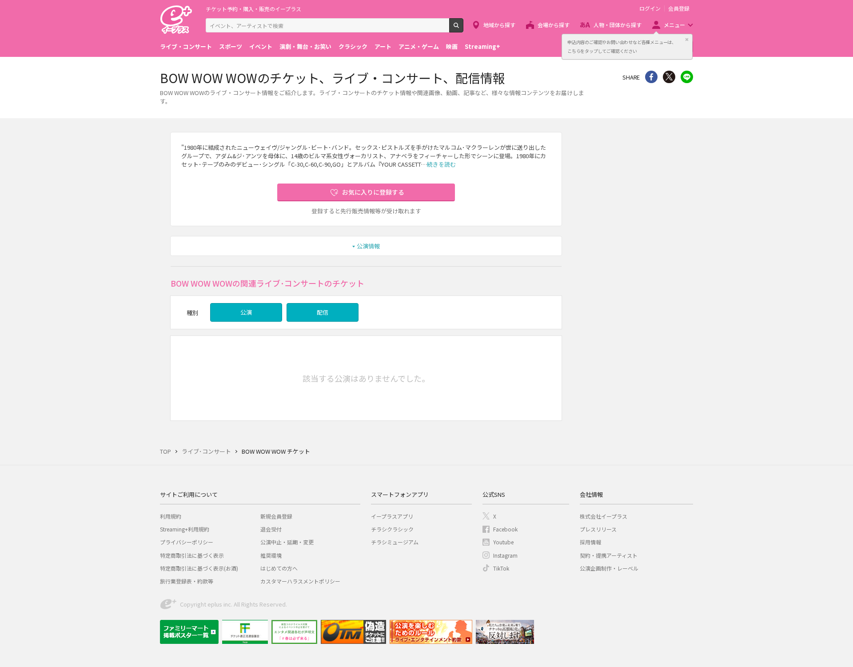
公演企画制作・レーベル (609, 568)
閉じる (686, 39)
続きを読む (441, 164)
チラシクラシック (392, 529)
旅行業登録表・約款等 (186, 581)
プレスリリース (598, 529)
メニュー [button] (674, 24)
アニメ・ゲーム (419, 46)
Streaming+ (482, 46)
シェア (651, 77)
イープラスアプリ (392, 516)
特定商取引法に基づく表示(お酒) (199, 568)
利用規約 (170, 516)
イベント (260, 46)
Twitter (669, 77)
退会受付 (271, 529)
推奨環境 (271, 555)
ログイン (650, 8)
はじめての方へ (279, 568)
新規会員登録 (276, 516)
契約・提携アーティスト (609, 555)
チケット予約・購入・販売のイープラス (253, 8)
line (687, 77)
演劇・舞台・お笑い (305, 46)
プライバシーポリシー (186, 542)
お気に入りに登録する (373, 192)
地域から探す (499, 24)
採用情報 (590, 542)
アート (383, 46)
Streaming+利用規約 (184, 529)
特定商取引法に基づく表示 (192, 555)
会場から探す (554, 24)
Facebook (505, 529)
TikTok (501, 568)
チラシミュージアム (395, 542)
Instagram (505, 555)
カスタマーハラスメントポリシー (300, 581)
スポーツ (230, 46)
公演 (246, 312)
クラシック (353, 46)
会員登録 (679, 8)
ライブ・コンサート (186, 46)
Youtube (503, 542)
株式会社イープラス (603, 516)
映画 (452, 46)
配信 (322, 312)
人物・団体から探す (618, 24)
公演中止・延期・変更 (287, 542)
